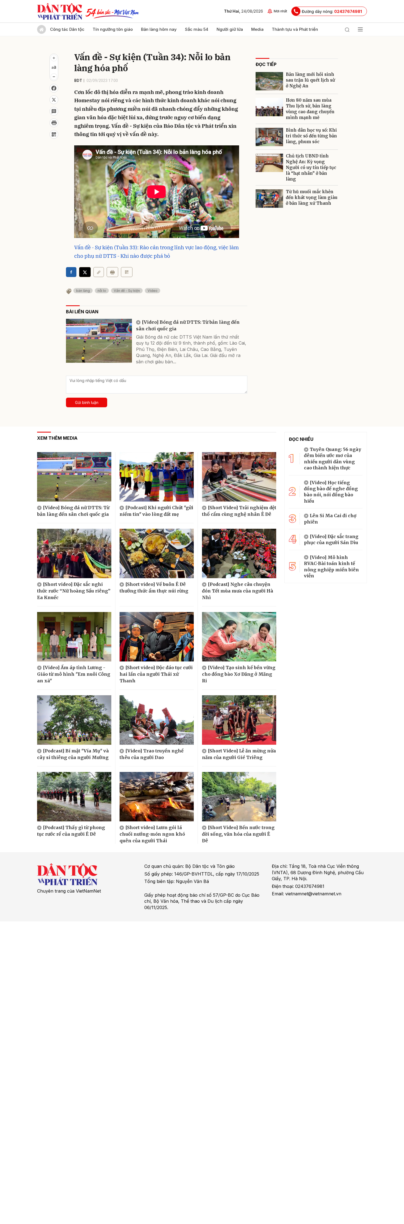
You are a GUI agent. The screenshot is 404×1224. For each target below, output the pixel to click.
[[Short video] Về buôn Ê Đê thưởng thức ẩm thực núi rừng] (157, 553)
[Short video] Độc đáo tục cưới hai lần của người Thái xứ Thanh (156, 674)
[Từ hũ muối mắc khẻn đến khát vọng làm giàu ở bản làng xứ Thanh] (269, 198)
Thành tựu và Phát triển (295, 29)
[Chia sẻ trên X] (53, 99)
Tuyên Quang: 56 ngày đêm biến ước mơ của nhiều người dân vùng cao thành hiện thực (332, 458)
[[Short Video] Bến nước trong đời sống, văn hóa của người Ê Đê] (239, 796)
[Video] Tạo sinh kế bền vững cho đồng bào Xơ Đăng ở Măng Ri (238, 674)
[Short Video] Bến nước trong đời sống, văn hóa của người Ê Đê (238, 834)
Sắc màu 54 (196, 29)
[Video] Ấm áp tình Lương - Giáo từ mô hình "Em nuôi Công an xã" (73, 674)
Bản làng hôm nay (159, 29)
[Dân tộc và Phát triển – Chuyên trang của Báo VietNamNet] (59, 11)
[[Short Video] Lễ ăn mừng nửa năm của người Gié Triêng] (239, 720)
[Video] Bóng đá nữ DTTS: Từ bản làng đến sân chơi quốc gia (188, 325)
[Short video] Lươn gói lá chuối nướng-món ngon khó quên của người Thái (152, 834)
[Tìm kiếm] (347, 29)
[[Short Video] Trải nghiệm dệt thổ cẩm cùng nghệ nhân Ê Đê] (239, 477)
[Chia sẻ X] (85, 272)
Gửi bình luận (86, 402)
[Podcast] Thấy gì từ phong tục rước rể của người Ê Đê (71, 831)
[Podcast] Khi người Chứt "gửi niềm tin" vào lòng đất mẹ (156, 511)
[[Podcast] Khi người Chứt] (157, 477)
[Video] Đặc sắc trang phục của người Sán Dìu (331, 539)
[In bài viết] (53, 122)
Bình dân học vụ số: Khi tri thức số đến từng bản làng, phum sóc (311, 136)
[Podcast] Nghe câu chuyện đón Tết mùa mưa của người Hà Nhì (237, 590)
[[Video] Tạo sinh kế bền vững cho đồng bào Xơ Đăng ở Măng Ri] (239, 636)
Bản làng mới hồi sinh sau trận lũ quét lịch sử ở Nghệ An (310, 80)
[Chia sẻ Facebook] (53, 88)
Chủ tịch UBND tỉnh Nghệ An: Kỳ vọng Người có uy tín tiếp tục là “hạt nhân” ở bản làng (311, 167)
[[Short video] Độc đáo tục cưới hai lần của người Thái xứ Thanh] (157, 636)
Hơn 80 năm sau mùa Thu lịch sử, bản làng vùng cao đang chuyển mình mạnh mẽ (310, 109)
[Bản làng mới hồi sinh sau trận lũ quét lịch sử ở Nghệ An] (269, 81)
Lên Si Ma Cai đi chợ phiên (330, 518)
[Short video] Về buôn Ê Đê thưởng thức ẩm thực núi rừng (154, 587)
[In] (112, 272)
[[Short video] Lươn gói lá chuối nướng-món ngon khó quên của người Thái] (157, 796)
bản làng (83, 291)
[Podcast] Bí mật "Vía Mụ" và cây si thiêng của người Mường (73, 754)
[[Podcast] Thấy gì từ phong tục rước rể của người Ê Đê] (74, 796)
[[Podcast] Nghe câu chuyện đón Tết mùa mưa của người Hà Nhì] (239, 553)
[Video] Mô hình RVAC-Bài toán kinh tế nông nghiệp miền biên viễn (331, 566)
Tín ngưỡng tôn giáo (113, 29)
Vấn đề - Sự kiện (127, 291)
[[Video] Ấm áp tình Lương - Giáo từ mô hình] (74, 636)
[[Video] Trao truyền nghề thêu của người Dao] (157, 720)
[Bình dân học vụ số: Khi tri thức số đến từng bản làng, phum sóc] (269, 137)
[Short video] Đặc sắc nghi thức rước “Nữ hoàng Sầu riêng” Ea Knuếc (73, 590)
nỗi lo (102, 291)
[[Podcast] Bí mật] (74, 720)
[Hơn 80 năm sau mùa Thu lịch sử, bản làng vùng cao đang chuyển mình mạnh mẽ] (269, 107)
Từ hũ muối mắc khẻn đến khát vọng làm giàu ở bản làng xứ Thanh (311, 197)
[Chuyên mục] (360, 29)
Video (152, 291)
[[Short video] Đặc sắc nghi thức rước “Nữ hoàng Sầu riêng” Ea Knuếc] (74, 553)
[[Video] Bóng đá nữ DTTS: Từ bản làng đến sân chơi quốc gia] (99, 341)
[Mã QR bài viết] (53, 134)
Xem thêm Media (57, 438)
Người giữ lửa (230, 29)
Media (257, 29)
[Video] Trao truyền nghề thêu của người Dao (152, 754)
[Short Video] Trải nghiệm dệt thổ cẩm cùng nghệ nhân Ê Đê (239, 511)
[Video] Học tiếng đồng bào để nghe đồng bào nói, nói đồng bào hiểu (331, 492)
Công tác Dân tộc (67, 29)
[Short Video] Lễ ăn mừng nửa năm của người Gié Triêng (239, 754)
